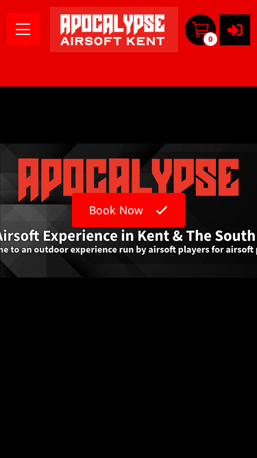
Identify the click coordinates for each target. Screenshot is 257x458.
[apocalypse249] (114, 29)
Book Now (116, 210)
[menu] (23, 29)
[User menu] (234, 29)
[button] (200, 29)
